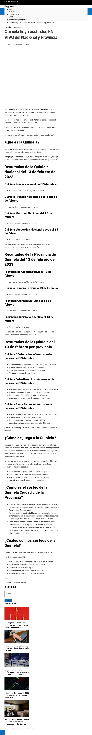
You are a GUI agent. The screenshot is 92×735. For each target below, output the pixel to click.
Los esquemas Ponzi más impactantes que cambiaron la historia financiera (16, 625)
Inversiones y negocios (13, 27)
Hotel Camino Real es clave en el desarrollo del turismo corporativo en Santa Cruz (16, 722)
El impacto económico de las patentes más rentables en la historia (16, 648)
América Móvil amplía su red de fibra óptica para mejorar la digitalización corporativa (16, 672)
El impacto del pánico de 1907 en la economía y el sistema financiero (16, 695)
